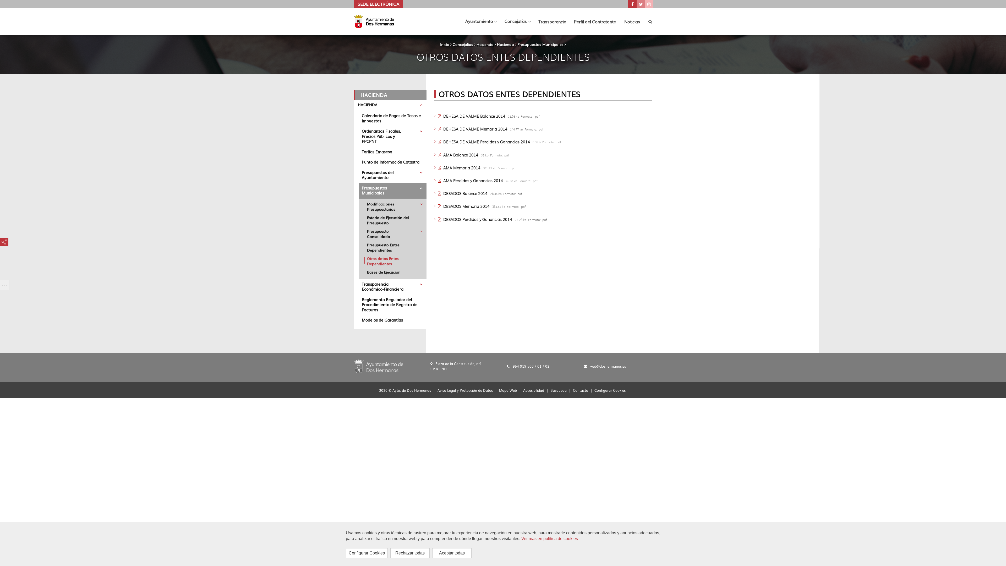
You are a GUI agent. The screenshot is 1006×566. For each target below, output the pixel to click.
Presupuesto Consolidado (378, 233)
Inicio (444, 44)
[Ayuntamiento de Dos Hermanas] (378, 365)
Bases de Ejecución (384, 272)
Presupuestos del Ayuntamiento (378, 175)
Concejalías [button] (519, 22)
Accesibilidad (533, 390)
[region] (503, 544)
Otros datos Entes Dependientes (383, 261)
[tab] (390, 105)
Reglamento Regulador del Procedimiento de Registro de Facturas (390, 304)
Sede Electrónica (378, 4)
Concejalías (463, 44)
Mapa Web (508, 390)
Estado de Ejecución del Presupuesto (388, 220)
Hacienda (485, 44)
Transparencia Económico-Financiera (382, 286)
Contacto (580, 390)
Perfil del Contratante (595, 21)
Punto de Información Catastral (391, 162)
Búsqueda (558, 390)
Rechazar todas (410, 553)
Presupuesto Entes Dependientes (383, 247)
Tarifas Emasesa (377, 152)
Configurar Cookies (367, 553)
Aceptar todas (452, 553)
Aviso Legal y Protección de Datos (465, 390)
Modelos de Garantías (382, 320)
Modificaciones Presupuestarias (381, 206)
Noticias (632, 21)
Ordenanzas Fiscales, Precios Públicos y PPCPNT (381, 136)
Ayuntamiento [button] (483, 22)
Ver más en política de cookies (549, 538)
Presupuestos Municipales (540, 44)
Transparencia (552, 21)
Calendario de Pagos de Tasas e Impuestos (391, 118)
